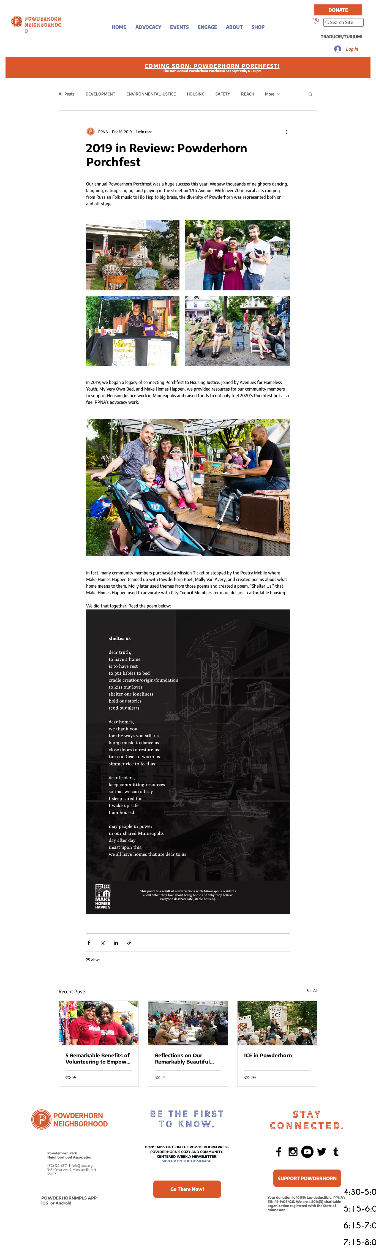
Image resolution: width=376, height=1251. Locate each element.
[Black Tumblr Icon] (336, 1152)
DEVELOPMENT (100, 93)
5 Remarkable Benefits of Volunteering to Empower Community (99, 1058)
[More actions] (286, 131)
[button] (148, 26)
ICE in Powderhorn (268, 1055)
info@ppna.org (82, 1165)
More (269, 93)
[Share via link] (129, 942)
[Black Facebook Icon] (279, 1152)
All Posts (67, 93)
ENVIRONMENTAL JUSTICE (151, 93)
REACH (247, 93)
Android (63, 1203)
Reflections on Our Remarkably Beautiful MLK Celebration (182, 1058)
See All (312, 990)
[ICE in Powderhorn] (277, 1023)
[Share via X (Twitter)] (102, 942)
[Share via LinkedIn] (115, 942)
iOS (44, 1203)
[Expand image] (132, 255)
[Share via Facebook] (88, 942)
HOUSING (196, 93)
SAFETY (223, 93)
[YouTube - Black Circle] (307, 1152)
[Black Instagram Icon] (293, 1152)
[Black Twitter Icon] (321, 1152)
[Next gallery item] (283, 487)
